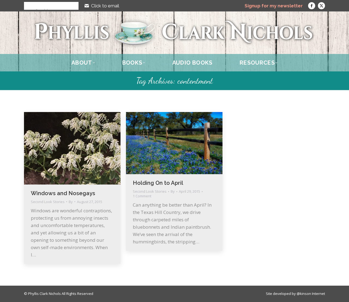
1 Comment (142, 196)
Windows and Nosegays (63, 193)
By (71, 202)
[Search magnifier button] (28, 6)
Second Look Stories (48, 201)
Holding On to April (158, 183)
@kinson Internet (311, 293)
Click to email (105, 5)
